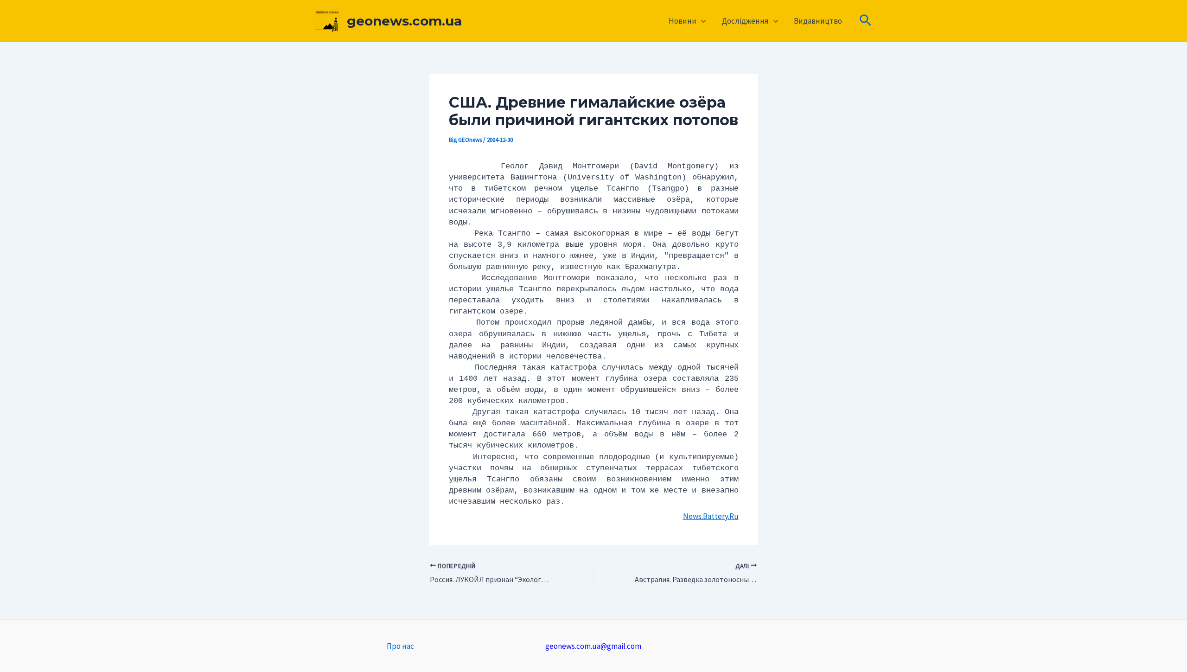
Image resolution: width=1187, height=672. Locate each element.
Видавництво (818, 21)
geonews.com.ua (404, 21)
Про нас (400, 646)
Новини (682, 21)
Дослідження (745, 21)
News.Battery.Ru (711, 516)
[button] (701, 20)
